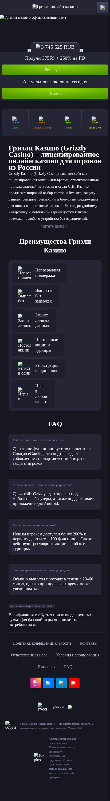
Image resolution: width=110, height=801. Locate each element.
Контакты (88, 643)
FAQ (68, 666)
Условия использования (77, 655)
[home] (55, 7)
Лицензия (47, 666)
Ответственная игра (29, 655)
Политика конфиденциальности (42, 643)
